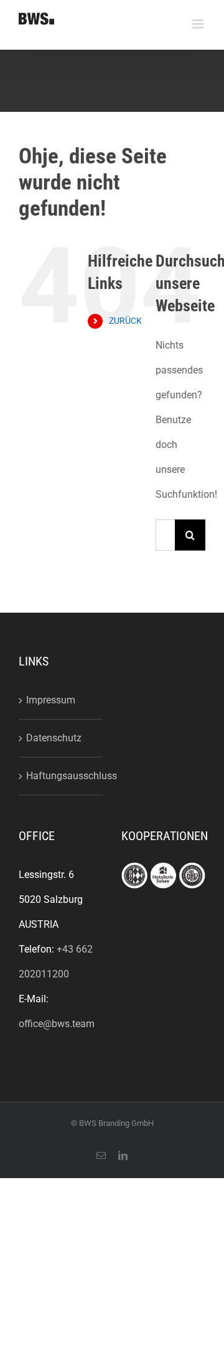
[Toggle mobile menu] (198, 23)
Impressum (50, 700)
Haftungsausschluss (61, 776)
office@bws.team (57, 1024)
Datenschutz (54, 738)
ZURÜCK (125, 321)
